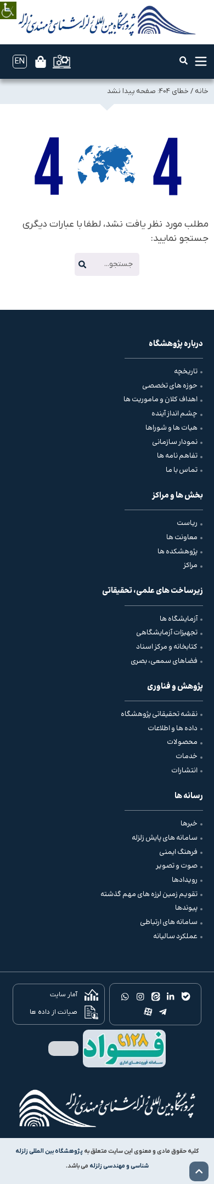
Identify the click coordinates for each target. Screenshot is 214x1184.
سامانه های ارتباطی (169, 922)
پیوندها (186, 908)
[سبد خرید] (40, 61)
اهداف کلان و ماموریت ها (160, 399)
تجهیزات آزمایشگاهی (167, 632)
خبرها (189, 823)
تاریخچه (186, 371)
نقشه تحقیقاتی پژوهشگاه (159, 714)
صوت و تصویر (177, 865)
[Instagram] (140, 996)
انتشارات (184, 770)
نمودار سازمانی (175, 442)
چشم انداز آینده (174, 413)
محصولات (182, 742)
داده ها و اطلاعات (173, 728)
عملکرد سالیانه (175, 936)
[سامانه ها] (62, 62)
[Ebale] (186, 996)
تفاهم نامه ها (177, 456)
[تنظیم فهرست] (201, 61)
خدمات (187, 756)
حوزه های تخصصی (170, 385)
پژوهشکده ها (177, 551)
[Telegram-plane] (163, 1011)
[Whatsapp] (125, 996)
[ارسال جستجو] (82, 264)
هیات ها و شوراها (171, 428)
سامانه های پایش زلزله (165, 838)
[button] (183, 60)
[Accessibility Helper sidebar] (8, 2)
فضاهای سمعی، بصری (164, 661)
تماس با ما (182, 470)
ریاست (187, 523)
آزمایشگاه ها (179, 619)
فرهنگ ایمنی (178, 852)
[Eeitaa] (155, 996)
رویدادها (185, 880)
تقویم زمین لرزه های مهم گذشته (149, 894)
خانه (202, 91)
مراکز (190, 565)
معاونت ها (182, 537)
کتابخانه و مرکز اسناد (167, 647)
